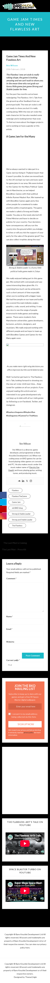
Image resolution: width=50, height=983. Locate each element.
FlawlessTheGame (19, 496)
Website (10, 642)
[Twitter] (27, 481)
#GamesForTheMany (28, 415)
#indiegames (12, 415)
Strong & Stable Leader (21, 514)
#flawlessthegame (14, 412)
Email (9, 629)
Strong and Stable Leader (22, 520)
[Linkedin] (23, 481)
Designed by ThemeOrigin (25, 977)
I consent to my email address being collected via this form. (24, 715)
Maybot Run (25, 197)
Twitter (35, 401)
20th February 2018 (15, 69)
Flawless (15, 490)
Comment (11, 578)
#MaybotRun (29, 412)
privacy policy (29, 732)
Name (9, 616)
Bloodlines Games (14, 194)
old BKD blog (17, 508)
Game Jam (16, 502)
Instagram (10, 405)
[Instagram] (31, 481)
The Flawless (17, 525)
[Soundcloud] (19, 481)
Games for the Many (21, 186)
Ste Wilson (12, 65)
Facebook (26, 401)
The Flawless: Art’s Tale (27, 97)
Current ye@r (13, 660)
